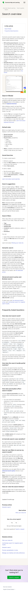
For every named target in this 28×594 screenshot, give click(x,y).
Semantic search (6, 507)
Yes (12, 522)
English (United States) (8, 589)
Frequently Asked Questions (11, 31)
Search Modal (8, 28)
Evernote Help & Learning (9, 8)
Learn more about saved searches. (11, 179)
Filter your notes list (21, 512)
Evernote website (7, 587)
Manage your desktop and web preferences (13, 553)
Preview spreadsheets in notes (10, 550)
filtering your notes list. (18, 243)
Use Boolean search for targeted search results (12, 543)
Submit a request (20, 529)
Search (6, 9)
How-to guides (20, 8)
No (16, 522)
